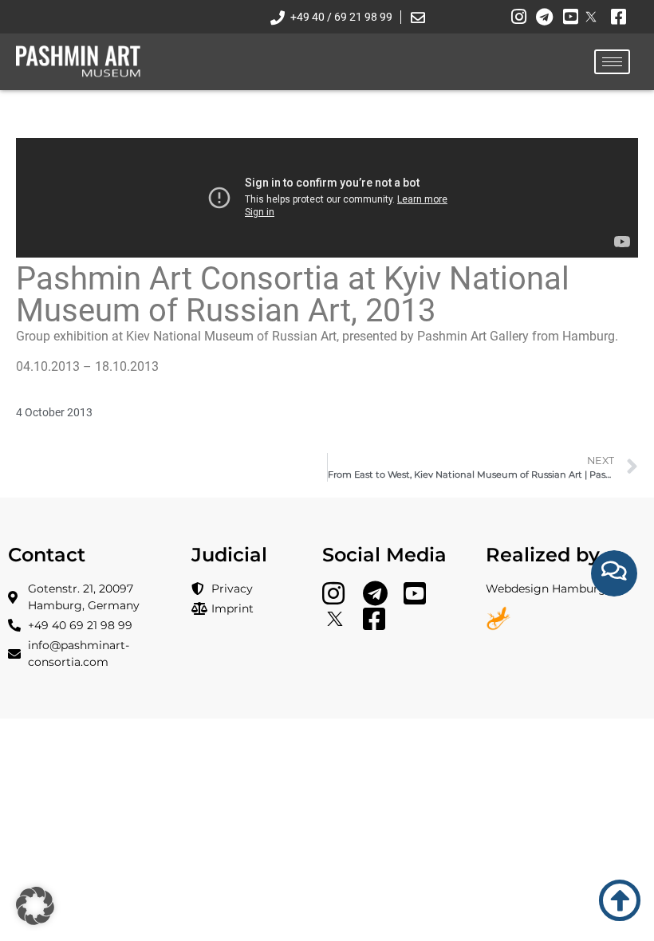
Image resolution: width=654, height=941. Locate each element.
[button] (35, 906)
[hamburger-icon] (612, 61)
